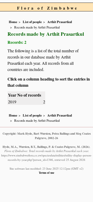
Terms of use (46, 172)
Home (13, 21)
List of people (32, 21)
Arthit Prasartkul (59, 21)
